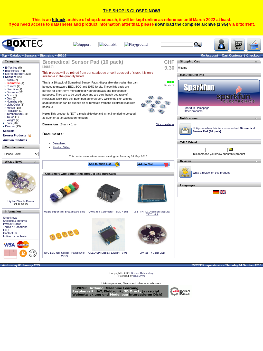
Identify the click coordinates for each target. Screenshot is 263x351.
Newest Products (14, 135)
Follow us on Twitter (15, 236)
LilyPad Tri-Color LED (152, 252)
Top (4, 55)
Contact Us (10, 233)
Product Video (61, 147)
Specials (8, 130)
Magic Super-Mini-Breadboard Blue (64, 211)
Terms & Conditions (15, 226)
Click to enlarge (165, 124)
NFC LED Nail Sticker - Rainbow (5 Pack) (64, 254)
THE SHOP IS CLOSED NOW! (131, 11)
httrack (58, 19)
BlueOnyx (139, 275)
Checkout (253, 55)
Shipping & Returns (15, 220)
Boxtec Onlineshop (142, 273)
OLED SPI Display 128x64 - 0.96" (108, 252)
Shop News (10, 217)
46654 (61, 55)
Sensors (30, 55)
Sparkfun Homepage (196, 107)
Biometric (47, 55)
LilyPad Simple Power (20, 201)
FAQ (6, 230)
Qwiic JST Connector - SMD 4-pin (108, 211)
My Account (209, 55)
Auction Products (15, 140)
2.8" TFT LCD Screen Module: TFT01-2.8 (152, 213)
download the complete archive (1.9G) (191, 24)
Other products (193, 111)
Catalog (15, 55)
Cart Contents (232, 55)
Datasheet (59, 143)
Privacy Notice (12, 223)
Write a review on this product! (211, 172)
